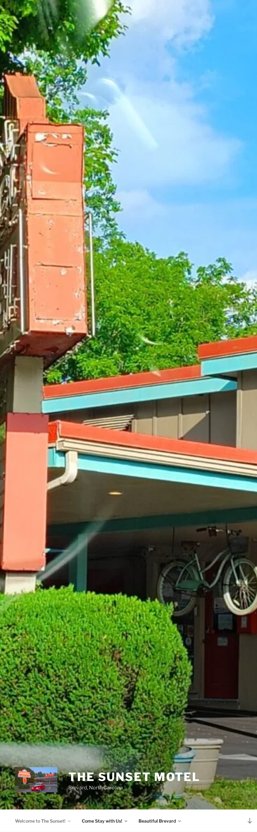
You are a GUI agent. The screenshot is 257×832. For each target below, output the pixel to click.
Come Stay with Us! (102, 821)
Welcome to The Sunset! (40, 821)
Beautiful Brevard (157, 821)
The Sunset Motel (134, 777)
